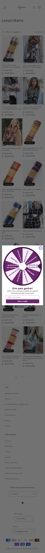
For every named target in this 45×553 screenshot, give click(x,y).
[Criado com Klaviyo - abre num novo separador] (22, 306)
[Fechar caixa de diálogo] (40, 248)
